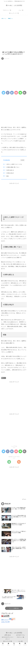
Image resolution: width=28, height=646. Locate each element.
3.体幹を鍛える (10, 170)
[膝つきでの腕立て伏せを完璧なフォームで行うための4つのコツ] (12, 93)
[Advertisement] (14, 34)
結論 (7, 176)
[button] (25, 327)
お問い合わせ (7, 635)
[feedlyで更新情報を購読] (9, 462)
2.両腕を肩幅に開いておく (13, 167)
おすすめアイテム (20, 635)
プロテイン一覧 (20, 637)
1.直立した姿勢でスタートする (14, 164)
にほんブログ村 (5, 621)
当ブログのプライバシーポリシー (7, 638)
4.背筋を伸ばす (10, 173)
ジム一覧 (20, 641)
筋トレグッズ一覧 (7, 641)
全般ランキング (5, 619)
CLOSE (22, 160)
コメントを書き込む (14, 608)
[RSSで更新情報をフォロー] (19, 462)
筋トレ (4, 377)
